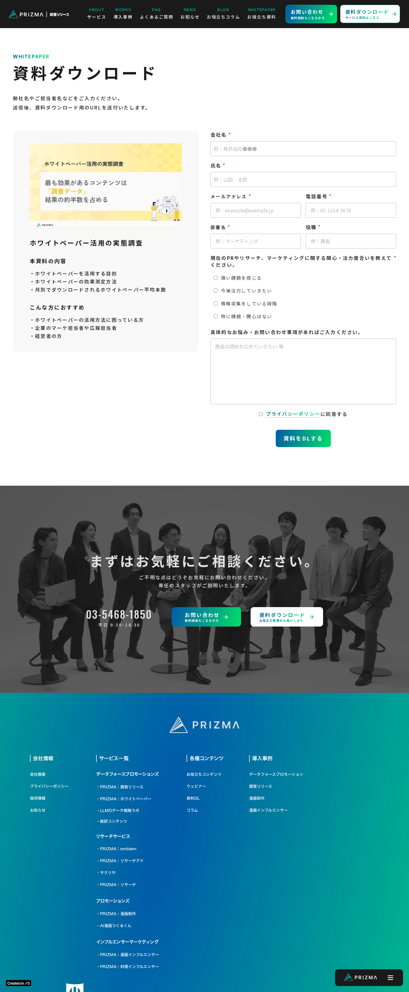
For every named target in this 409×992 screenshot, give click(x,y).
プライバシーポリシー (293, 413)
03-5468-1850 (119, 614)
